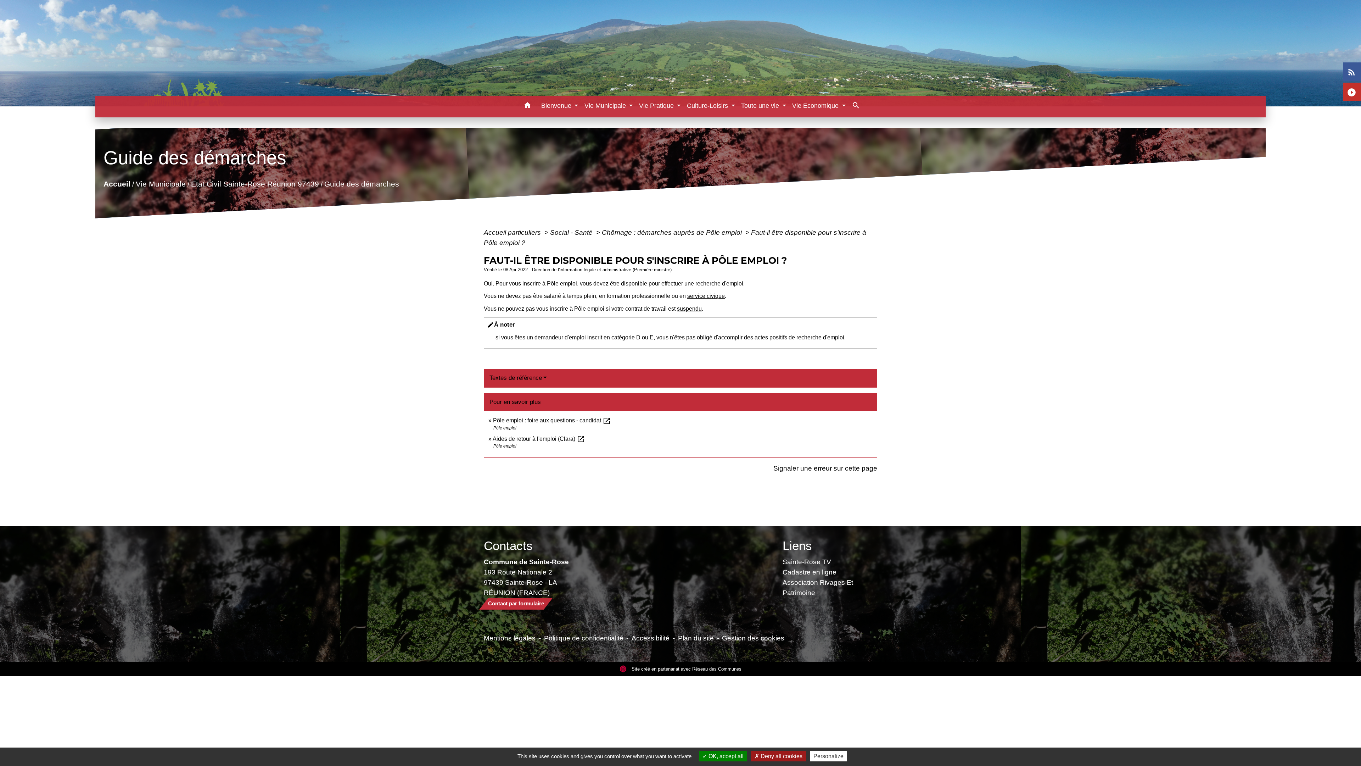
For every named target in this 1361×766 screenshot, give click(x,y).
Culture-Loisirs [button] (708, 105)
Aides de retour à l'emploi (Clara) (539, 439)
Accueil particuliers (513, 232)
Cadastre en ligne (809, 572)
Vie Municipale (160, 184)
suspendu (689, 309)
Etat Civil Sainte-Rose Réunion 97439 (255, 184)
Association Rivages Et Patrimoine (818, 587)
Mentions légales (510, 638)
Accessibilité (651, 638)
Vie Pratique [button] (657, 105)
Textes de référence (515, 377)
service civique (706, 296)
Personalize (828, 756)
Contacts (508, 546)
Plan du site (696, 638)
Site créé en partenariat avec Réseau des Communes (685, 669)
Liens (797, 546)
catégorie (623, 337)
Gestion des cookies (753, 638)
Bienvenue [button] (557, 105)
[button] (527, 106)
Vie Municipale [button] (606, 105)
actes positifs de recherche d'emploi (799, 337)
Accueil (116, 184)
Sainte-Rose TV (807, 562)
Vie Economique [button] (816, 105)
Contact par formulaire (516, 603)
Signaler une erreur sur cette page (825, 468)
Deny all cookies (780, 756)
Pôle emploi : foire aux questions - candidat (552, 420)
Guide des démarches (361, 184)
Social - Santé (572, 232)
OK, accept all (725, 756)
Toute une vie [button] (761, 105)
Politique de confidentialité (583, 638)
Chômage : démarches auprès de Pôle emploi (673, 232)
